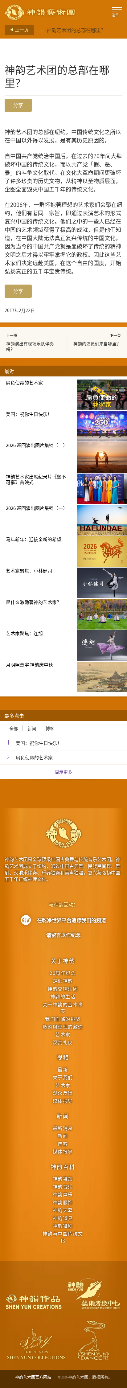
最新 (63, 1069)
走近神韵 (63, 980)
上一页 (21, 30)
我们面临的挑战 (63, 1019)
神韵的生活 (63, 996)
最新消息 (63, 1128)
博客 (50, 728)
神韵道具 (63, 1218)
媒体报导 (63, 1101)
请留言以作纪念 (63, 935)
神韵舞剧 (63, 1225)
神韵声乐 (63, 1194)
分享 (18, 105)
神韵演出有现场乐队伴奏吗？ (30, 346)
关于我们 (63, 1077)
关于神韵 (63, 961)
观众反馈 (63, 1093)
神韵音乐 (63, 1186)
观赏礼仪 (63, 1042)
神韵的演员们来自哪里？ (97, 343)
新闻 (31, 728)
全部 (13, 728)
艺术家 (63, 1034)
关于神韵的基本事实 (63, 1007)
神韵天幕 (63, 1210)
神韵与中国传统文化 (63, 1236)
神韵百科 (63, 1167)
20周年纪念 (63, 973)
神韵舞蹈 (63, 1178)
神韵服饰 (63, 1202)
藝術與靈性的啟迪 (63, 1026)
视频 (63, 1057)
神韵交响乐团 (62, 988)
